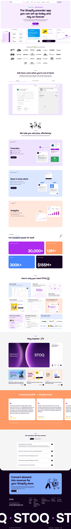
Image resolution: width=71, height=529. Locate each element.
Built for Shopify (31, 7)
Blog (35, 2)
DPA (61, 527)
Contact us (48, 2)
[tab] (18, 81)
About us (35, 499)
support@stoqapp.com (16, 505)
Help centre (30, 503)
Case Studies (43, 2)
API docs (53, 499)
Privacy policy (51, 527)
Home (24, 2)
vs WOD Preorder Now (45, 500)
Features (30, 499)
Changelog (53, 500)
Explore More (14, 157)
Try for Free (59, 2)
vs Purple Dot (43, 499)
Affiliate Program (37, 504)
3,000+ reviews (38, 25)
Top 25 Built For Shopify (39, 7)
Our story (38, 2)
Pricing (32, 2)
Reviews (35, 506)
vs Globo (43, 502)
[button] (28, 2)
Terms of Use (57, 527)
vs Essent (43, 503)
